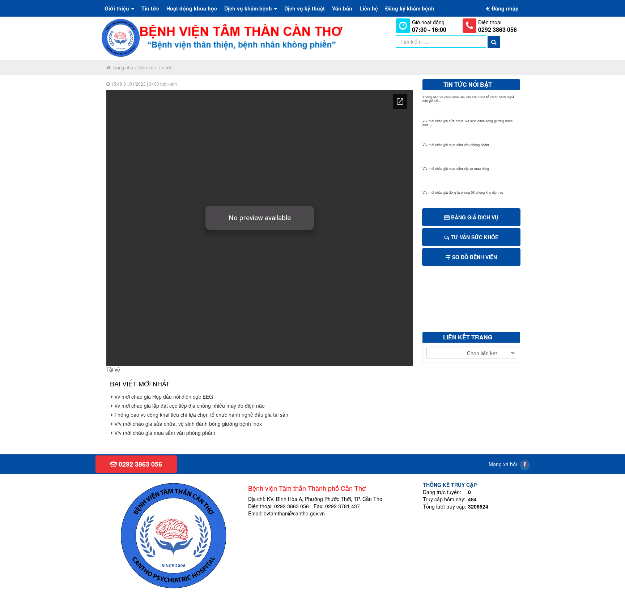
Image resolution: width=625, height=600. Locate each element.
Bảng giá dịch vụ (474, 217)
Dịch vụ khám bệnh (248, 8)
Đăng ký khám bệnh (409, 8)
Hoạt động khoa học (191, 8)
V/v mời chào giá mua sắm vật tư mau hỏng (455, 168)
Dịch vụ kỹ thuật (304, 8)
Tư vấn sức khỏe (473, 237)
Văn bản (342, 8)
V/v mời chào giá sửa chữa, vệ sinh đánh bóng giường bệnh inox (187, 423)
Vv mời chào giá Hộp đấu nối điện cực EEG (163, 396)
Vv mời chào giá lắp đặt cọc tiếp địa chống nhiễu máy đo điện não (189, 405)
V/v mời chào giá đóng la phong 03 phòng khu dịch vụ (462, 192)
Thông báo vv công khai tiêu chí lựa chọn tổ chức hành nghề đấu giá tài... (468, 98)
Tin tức (150, 8)
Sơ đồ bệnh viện (474, 257)
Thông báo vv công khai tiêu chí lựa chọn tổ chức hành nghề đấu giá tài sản (200, 414)
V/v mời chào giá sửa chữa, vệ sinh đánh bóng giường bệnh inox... (467, 122)
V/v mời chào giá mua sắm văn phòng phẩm (164, 432)
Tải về (113, 369)
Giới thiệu (118, 8)
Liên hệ (369, 8)
